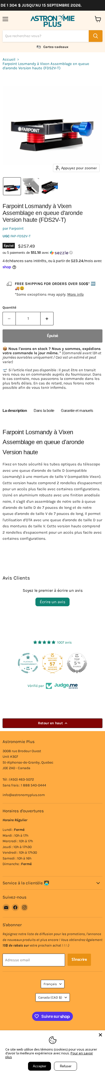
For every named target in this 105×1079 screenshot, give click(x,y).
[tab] (15, 411)
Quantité (9, 307)
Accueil (9, 59)
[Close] (100, 1034)
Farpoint (16, 228)
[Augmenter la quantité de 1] (47, 318)
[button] (12, 186)
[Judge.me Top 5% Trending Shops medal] (77, 663)
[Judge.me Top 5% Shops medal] (52, 663)
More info (75, 294)
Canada (50, 997)
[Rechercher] (95, 36)
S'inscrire (79, 959)
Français (50, 984)
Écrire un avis (52, 601)
